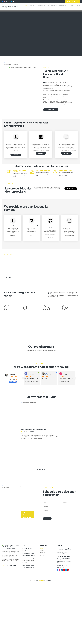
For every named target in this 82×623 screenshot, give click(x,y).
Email (6, 612)
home (41, 548)
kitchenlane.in (32, 431)
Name (6, 604)
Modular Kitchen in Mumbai (27, 548)
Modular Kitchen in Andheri (27, 562)
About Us (42, 550)
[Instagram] (4, 1)
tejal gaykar (48, 373)
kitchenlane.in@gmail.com (62, 565)
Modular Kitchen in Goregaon (28, 555)
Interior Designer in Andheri (28, 567)
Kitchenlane (12, 374)
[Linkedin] (6, 1)
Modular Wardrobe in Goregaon (29, 558)
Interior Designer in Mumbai (28, 553)
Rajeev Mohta (31, 373)
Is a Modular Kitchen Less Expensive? (33, 429)
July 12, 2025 (24, 431)
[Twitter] (11, 1)
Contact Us (42, 552)
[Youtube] (64, 570)
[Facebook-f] (2, 1)
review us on (12, 381)
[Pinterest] (13, 1)
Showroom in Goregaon (64, 548)
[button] (62, 254)
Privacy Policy (43, 555)
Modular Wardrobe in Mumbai (28, 550)
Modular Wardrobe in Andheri (28, 565)
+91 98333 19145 (10, 565)
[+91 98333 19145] (3, 566)
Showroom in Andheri (63, 556)
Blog (41, 554)
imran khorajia (66, 373)
